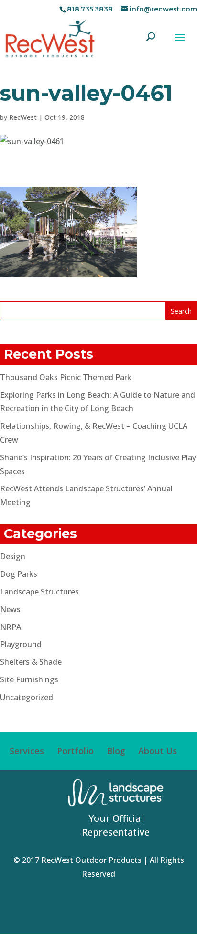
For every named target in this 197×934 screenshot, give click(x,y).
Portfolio (75, 750)
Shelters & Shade (31, 662)
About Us (157, 750)
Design (12, 556)
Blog (116, 750)
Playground (21, 644)
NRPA (10, 627)
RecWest (23, 117)
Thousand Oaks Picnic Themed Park (65, 377)
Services (27, 750)
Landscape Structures (39, 591)
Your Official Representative (116, 825)
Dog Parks (18, 574)
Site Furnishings (29, 679)
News (10, 609)
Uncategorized (26, 697)
